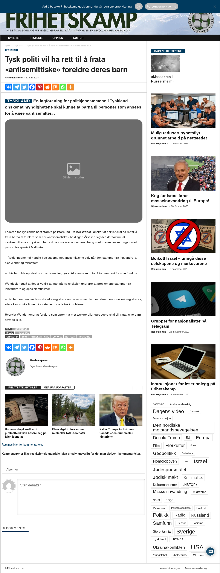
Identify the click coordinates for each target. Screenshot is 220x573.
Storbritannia (162, 531)
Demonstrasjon (162, 418)
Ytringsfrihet (160, 555)
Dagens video (168, 411)
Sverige (185, 531)
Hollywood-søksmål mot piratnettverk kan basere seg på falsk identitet (25, 433)
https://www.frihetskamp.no (44, 366)
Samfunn (162, 523)
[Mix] (55, 87)
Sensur (181, 523)
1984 (24, 337)
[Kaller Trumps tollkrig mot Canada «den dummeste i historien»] (120, 410)
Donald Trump (166, 437)
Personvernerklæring (196, 568)
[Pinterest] (39, 87)
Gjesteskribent (159, 206)
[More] (70, 87)
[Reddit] (47, 87)
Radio (179, 515)
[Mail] (32, 372)
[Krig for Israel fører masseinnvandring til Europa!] (183, 173)
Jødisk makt (165, 477)
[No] (214, 6)
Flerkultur (175, 445)
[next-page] (140, 387)
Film (156, 446)
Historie (37, 38)
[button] (213, 38)
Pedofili (201, 508)
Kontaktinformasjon (170, 568)
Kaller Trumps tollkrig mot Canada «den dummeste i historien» (116, 433)
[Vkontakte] (8, 87)
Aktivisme (158, 404)
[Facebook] (32, 87)
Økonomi (199, 555)
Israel (200, 461)
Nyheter (14, 38)
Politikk (161, 515)
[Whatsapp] (63, 87)
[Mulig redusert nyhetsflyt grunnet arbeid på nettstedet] (183, 110)
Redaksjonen (15, 77)
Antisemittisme (40, 337)
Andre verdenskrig (180, 404)
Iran (185, 461)
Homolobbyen (165, 461)
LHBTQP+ (190, 484)
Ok (139, 6)
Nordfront (20, 329)
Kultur (78, 38)
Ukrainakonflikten (169, 547)
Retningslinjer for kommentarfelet (22, 444)
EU (188, 437)
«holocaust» (180, 555)
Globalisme (187, 453)
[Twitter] (24, 87)
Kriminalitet (193, 477)
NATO (156, 500)
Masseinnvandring (170, 491)
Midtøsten (199, 492)
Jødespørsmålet (169, 469)
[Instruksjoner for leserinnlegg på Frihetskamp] (183, 361)
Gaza (193, 445)
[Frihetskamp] (110, 20)
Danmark (194, 411)
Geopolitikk (164, 453)
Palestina (159, 508)
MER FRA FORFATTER (57, 387)
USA (197, 547)
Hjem (7, 45)
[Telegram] (16, 87)
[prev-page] (135, 387)
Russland (200, 515)
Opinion (57, 38)
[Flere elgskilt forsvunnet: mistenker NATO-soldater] (73, 410)
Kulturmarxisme (165, 485)
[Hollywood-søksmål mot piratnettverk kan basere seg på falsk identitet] (26, 410)
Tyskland (84, 337)
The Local (23, 333)
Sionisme (197, 523)
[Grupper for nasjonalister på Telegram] (183, 299)
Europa (57, 337)
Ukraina (177, 539)
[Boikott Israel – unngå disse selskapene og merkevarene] (183, 236)
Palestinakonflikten (181, 508)
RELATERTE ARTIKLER (22, 387)
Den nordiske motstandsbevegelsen (175, 427)
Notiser (70, 337)
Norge (169, 500)
